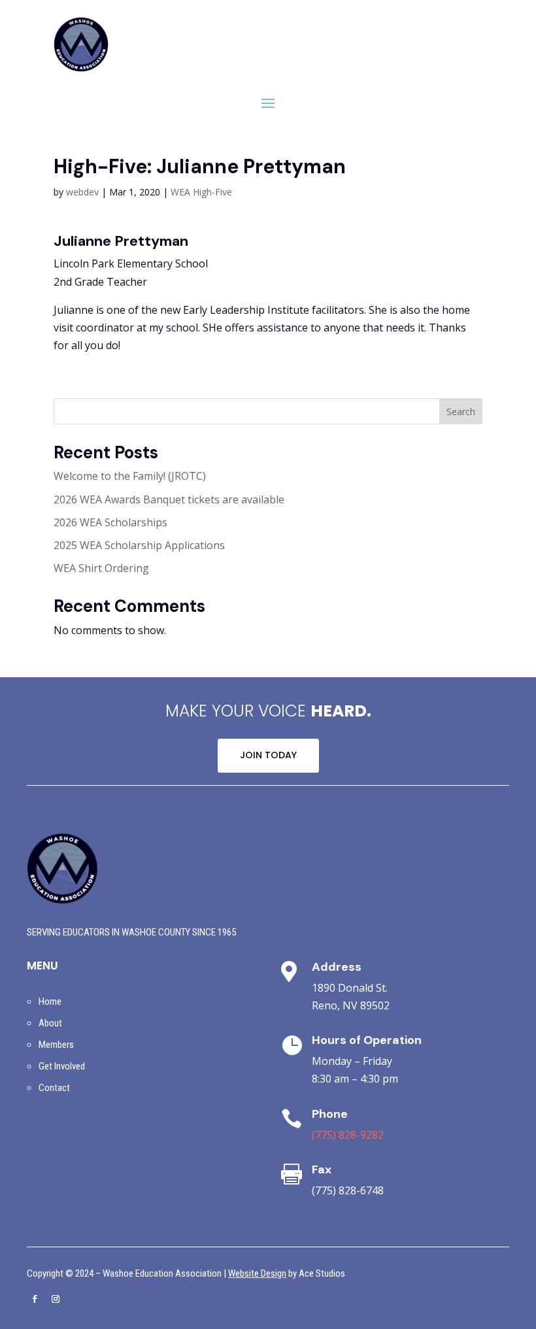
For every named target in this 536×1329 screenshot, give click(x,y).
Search (460, 411)
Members (56, 1045)
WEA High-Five (201, 192)
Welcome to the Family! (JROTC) (130, 476)
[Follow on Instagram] (55, 1299)
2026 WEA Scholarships (110, 522)
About (50, 1023)
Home (50, 1001)
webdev (82, 192)
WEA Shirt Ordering (101, 568)
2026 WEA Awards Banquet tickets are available (169, 499)
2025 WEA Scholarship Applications (139, 545)
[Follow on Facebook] (34, 1299)
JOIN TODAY (268, 755)
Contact (54, 1088)
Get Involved (62, 1066)
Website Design (257, 1273)
